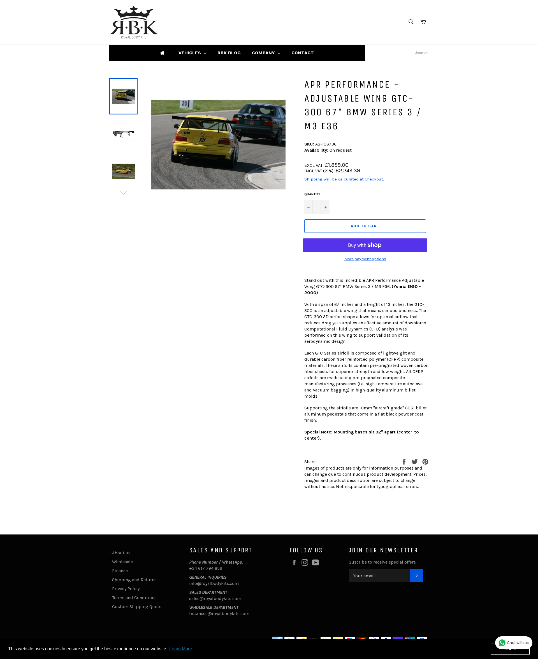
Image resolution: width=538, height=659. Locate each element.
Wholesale (123, 561)
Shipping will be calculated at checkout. (344, 179)
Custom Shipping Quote (136, 606)
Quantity (312, 194)
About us (121, 552)
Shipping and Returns (134, 579)
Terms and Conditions (134, 597)
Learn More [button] (180, 648)
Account (422, 53)
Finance (120, 570)
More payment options (365, 259)
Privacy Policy (126, 588)
